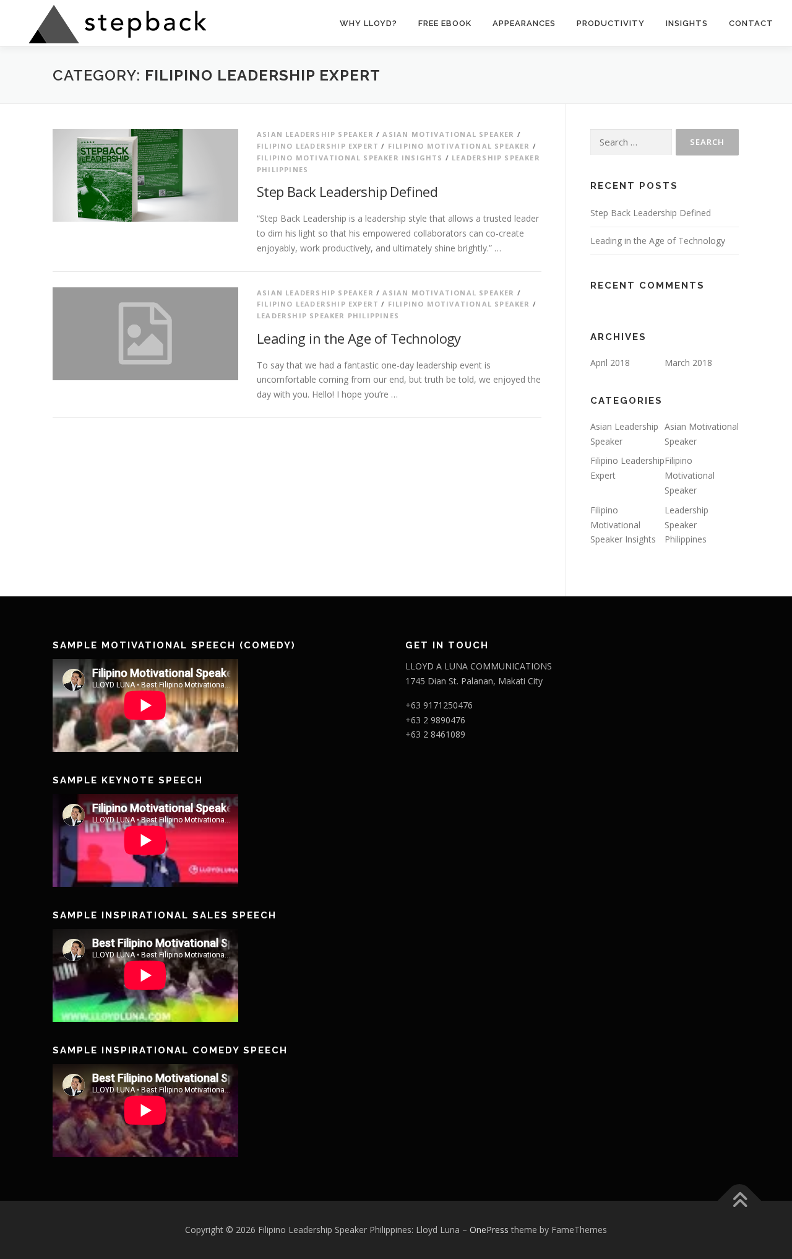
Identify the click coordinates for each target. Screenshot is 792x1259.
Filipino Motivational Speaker (459, 145)
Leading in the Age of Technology (359, 338)
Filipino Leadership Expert (318, 145)
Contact (751, 23)
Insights (687, 23)
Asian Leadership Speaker (315, 134)
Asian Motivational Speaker (448, 134)
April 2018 (610, 362)
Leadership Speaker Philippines (328, 315)
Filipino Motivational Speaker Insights (350, 157)
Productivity (611, 23)
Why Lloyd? (368, 23)
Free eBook (444, 23)
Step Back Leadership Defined (347, 191)
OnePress (489, 1229)
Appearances (524, 23)
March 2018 (688, 362)
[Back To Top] (740, 1201)
